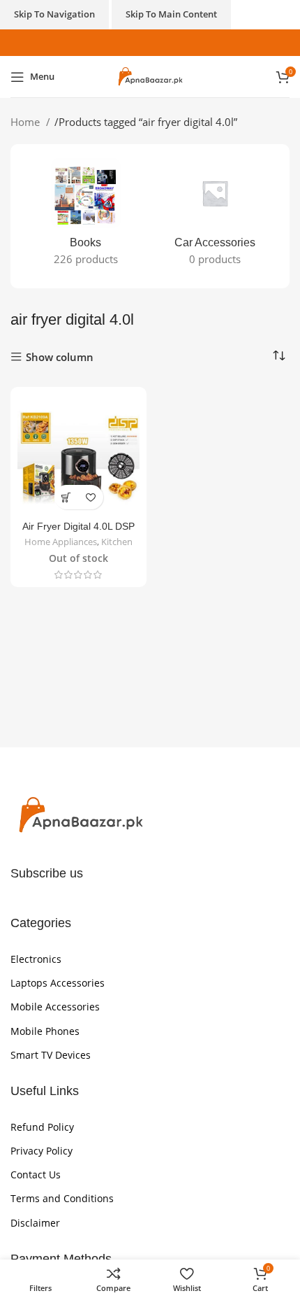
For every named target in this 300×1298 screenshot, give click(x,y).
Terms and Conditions (62, 1198)
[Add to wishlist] (91, 497)
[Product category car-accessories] (214, 216)
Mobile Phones (45, 1031)
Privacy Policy (41, 1150)
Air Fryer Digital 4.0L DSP (78, 526)
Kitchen (117, 542)
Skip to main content (171, 14)
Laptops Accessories (57, 982)
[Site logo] (150, 76)
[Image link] (80, 814)
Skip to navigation (54, 14)
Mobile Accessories (55, 1006)
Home (26, 122)
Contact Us (35, 1174)
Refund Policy (42, 1127)
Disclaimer (35, 1222)
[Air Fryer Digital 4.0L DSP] (78, 455)
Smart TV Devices (50, 1054)
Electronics (35, 959)
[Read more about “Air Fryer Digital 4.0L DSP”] (66, 497)
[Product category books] (85, 216)
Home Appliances (60, 542)
